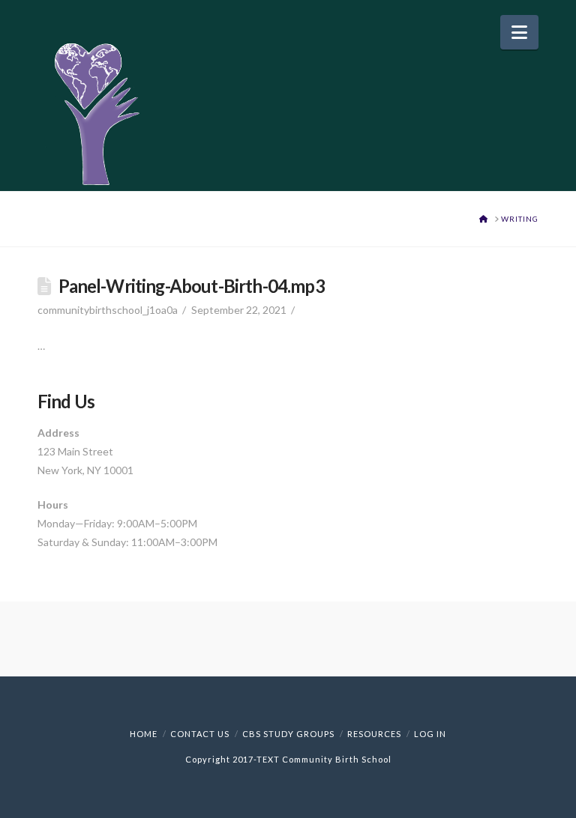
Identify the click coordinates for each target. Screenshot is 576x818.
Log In (430, 734)
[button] (519, 32)
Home (144, 734)
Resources (374, 734)
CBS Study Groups (288, 734)
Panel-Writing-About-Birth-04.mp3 (191, 286)
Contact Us (200, 734)
